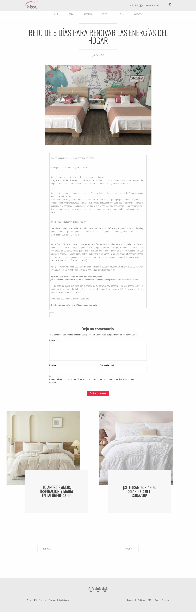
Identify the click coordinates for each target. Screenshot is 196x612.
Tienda (71, 14)
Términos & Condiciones (59, 600)
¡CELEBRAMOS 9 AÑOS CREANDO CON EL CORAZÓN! (139, 491)
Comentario (55, 340)
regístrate (155, 5)
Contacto (138, 14)
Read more (47, 548)
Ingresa (148, 5)
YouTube (136, 5)
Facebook (132, 5)
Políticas (141, 600)
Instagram (141, 5)
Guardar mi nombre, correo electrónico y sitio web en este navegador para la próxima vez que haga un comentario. (93, 381)
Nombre (53, 365)
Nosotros (88, 14)
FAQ (149, 600)
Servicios (105, 14)
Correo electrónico (108, 365)
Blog (122, 14)
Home (56, 14)
